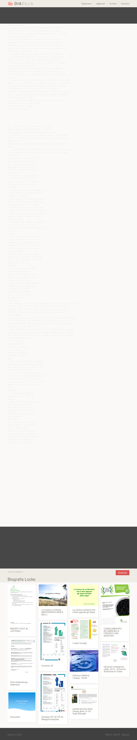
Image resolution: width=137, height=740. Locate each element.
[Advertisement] (68, 15)
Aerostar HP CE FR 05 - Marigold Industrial (52, 718)
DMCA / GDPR (112, 734)
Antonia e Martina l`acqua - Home (81, 676)
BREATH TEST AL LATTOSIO (19, 630)
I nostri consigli (80, 643)
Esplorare (86, 3)
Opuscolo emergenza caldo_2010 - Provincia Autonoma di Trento (115, 669)
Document (15, 716)
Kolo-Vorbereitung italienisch (18, 683)
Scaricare (122, 572)
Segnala (125, 734)
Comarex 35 (47, 665)
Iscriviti (113, 3)
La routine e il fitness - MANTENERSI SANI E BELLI (52, 612)
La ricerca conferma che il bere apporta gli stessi (84, 611)
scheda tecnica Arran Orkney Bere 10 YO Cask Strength (83, 711)
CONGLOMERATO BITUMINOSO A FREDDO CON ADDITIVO (113, 632)
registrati (100, 3)
